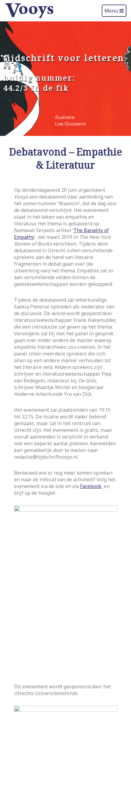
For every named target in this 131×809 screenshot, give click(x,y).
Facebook (90, 486)
